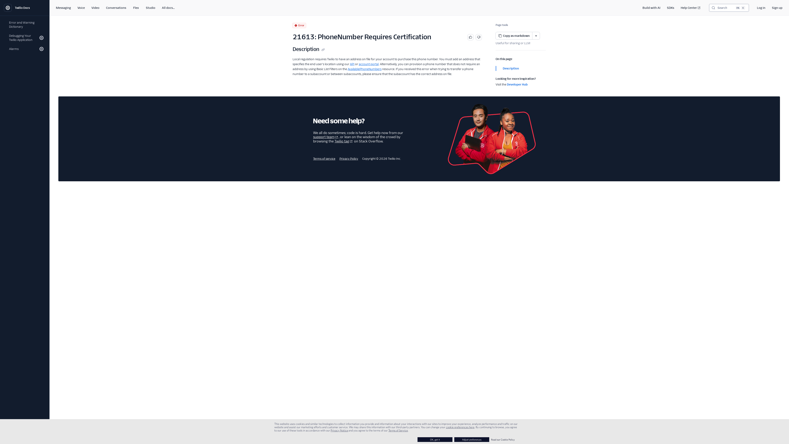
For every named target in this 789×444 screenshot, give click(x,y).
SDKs (670, 8)
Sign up (777, 8)
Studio (150, 8)
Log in (761, 8)
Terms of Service (398, 430)
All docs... (168, 8)
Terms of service (324, 159)
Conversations (116, 8)
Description (511, 68)
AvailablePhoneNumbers (365, 69)
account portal (369, 64)
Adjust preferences (471, 439)
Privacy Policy (348, 159)
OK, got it (435, 439)
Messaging (63, 8)
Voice (81, 8)
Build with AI (651, 8)
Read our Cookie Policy (503, 439)
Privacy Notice (339, 430)
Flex (136, 8)
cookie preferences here (460, 427)
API (352, 64)
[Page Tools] (536, 35)
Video (95, 8)
